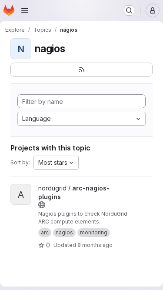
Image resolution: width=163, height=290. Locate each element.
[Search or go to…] (129, 10)
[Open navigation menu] (25, 10)
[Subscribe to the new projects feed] (81, 70)
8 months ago (95, 245)
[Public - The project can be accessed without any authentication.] (41, 204)
